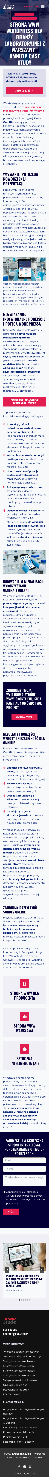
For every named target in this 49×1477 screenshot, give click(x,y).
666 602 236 (10, 1330)
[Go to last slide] (7, 1270)
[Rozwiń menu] (43, 6)
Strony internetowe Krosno (19, 1375)
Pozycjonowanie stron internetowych (16, 1391)
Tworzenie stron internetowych (21, 1351)
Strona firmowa (24, 15)
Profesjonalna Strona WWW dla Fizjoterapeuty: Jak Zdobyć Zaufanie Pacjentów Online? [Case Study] (24, 1281)
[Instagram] (24, 1466)
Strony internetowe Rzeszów (20, 1361)
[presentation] (24, 1257)
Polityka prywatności (25, 1473)
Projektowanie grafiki (15, 1437)
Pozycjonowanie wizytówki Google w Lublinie (23, 1420)
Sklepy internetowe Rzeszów (20, 1380)
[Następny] (42, 1270)
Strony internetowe (24, 18)
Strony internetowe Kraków (19, 1370)
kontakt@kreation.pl (16, 1334)
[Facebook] (19, 1466)
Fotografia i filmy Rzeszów (18, 1441)
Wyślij (11, 1211)
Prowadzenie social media (18, 1432)
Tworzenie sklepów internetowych (23, 1356)
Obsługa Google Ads (15, 1385)
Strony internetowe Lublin (18, 1366)
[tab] (19, 1300)
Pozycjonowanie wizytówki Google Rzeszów (23, 1411)
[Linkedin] (30, 1466)
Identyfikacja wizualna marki (20, 1427)
